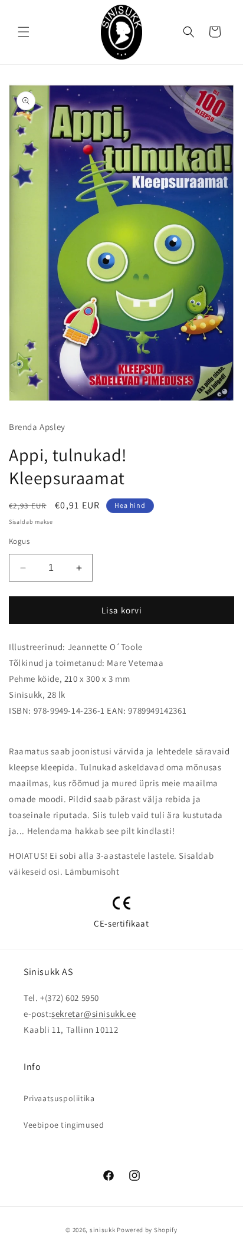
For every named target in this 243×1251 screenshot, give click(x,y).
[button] (24, 32)
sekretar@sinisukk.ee (93, 1013)
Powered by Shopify (147, 1230)
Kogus (19, 541)
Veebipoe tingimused (64, 1124)
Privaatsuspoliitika (59, 1098)
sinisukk (103, 1230)
